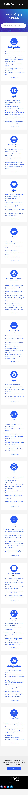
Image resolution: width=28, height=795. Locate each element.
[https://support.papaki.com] (14, 779)
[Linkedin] (11, 786)
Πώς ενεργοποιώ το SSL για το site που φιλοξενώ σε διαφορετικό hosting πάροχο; (14, 486)
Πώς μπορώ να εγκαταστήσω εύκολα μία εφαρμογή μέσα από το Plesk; (14, 633)
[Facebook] (1, 786)
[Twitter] (8, 786)
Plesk (14, 420)
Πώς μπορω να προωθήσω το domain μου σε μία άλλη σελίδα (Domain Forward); (13, 356)
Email (14, 190)
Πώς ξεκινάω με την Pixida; (12, 384)
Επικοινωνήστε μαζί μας (14, 768)
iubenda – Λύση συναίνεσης (12, 257)
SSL (14, 472)
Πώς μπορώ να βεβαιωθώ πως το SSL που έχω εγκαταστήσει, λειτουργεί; (14, 496)
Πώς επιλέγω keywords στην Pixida (14, 394)
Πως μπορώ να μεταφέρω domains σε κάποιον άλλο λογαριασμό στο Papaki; (14, 166)
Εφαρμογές (14, 619)
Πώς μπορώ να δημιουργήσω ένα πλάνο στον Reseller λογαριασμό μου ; (14, 676)
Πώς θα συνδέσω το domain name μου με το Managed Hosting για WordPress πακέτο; (14, 286)
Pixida (14, 380)
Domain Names (14, 144)
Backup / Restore (14, 47)
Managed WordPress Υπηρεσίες (14, 279)
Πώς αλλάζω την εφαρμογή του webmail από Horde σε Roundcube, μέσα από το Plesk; (14, 448)
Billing (14, 96)
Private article (8, 735)
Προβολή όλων (15, 78)
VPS (14, 524)
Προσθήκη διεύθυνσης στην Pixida (14, 387)
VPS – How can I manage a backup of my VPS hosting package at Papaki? (14, 537)
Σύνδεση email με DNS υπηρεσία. (14, 202)
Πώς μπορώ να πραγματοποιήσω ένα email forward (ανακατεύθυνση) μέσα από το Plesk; (14, 442)
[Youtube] (5, 786)
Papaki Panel (14, 331)
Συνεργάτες (14, 718)
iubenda (14, 237)
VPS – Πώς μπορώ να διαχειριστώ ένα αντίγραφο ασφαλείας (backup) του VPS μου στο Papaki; (14, 531)
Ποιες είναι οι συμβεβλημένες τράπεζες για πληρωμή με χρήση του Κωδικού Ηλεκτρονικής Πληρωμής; (14, 112)
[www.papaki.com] (7, 4)
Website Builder (14, 573)
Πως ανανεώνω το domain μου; (13, 162)
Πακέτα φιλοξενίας (14, 666)
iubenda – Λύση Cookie (11, 250)
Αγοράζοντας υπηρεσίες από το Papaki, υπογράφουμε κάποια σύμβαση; (13, 102)
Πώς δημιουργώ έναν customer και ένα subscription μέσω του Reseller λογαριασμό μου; (14, 682)
